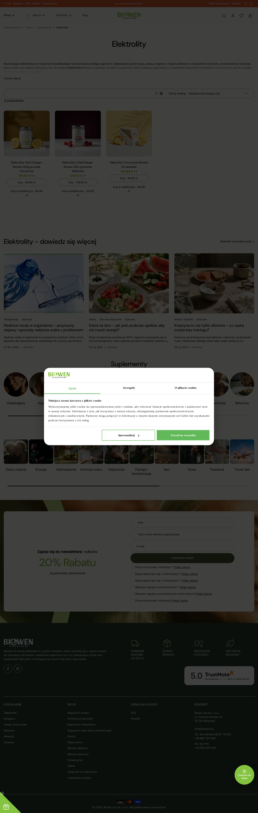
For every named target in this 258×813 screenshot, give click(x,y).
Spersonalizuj (126, 435)
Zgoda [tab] (72, 388)
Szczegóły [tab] (129, 387)
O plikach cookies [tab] (186, 387)
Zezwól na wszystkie (183, 435)
